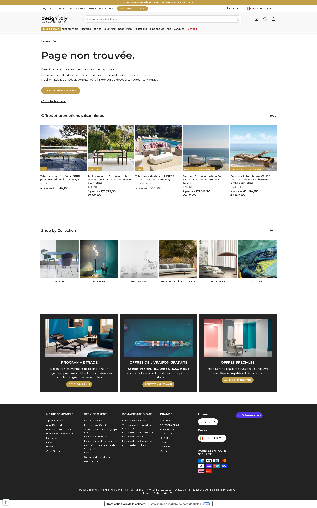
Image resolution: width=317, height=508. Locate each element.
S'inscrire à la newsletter (97, 457)
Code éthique (53, 451)
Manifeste (51, 438)
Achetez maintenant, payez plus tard (101, 431)
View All (164, 451)
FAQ (86, 452)
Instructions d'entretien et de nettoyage (99, 447)
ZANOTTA (165, 446)
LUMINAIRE (110, 29)
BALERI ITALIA (167, 429)
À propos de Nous (55, 420)
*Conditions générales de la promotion (137, 426)
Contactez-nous (93, 420)
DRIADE (164, 438)
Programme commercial (59, 433)
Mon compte (91, 461)
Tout (273, 115)
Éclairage (60, 79)
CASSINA (165, 420)
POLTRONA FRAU (169, 425)
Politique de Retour (132, 436)
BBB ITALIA (166, 433)
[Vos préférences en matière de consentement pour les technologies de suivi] (6, 502)
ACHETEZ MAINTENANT (158, 384)
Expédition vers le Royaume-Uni (101, 441)
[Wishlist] (265, 19)
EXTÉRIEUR (142, 29)
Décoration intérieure (82, 79)
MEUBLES (86, 29)
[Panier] (273, 19)
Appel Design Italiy (56, 425)
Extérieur (105, 79)
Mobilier (46, 79)
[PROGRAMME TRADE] (79, 338)
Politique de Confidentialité (137, 441)
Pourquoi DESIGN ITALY (58, 429)
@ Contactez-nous (53, 101)
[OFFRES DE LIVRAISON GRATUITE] (158, 338)
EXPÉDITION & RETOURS (101, 8)
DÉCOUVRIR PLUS (79, 384)
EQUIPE (47, 8)
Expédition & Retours (95, 436)
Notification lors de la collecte (126, 504)
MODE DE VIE (157, 29)
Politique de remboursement (138, 432)
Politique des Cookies (134, 445)
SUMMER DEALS (51, 29)
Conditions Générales (133, 420)
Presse (49, 446)
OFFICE (97, 29)
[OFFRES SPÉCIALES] (238, 338)
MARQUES (179, 29)
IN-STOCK (192, 29)
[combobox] (162, 19)
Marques (152, 79)
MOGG (163, 442)
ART (169, 29)
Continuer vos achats (61, 90)
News (49, 442)
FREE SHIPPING (70, 29)
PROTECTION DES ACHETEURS (69, 8)
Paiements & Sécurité (95, 425)
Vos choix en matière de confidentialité (176, 504)
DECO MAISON (125, 29)
